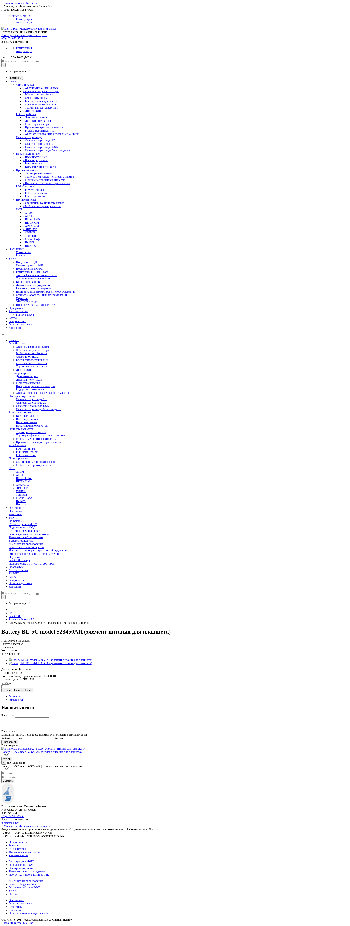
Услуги (13, 258)
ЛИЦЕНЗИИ (24, 369)
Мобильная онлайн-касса (31, 353)
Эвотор (13, 845)
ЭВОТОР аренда (26, 301)
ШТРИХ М (23, 481)
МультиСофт (24, 497)
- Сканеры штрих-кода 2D (39, 143)
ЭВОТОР (22, 488)
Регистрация (24, 19)
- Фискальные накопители (39, 104)
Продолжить (10, 742)
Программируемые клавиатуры (35, 386)
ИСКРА (21, 501)
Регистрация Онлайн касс (32, 271)
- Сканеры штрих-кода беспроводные (46, 150)
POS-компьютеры (27, 451)
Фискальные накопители (31, 363)
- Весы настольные (35, 156)
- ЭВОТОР (30, 229)
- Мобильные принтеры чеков (42, 206)
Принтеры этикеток (28, 170)
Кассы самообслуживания (32, 359)
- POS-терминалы (34, 189)
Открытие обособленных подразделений (41, 294)
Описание (15, 696)
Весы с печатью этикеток (32, 425)
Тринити (21, 494)
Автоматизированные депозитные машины (43, 392)
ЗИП (19, 209)
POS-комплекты (26, 455)
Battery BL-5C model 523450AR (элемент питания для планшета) (41, 752)
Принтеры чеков (26, 199)
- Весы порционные (35, 160)
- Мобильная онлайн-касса (39, 94)
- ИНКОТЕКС (32, 219)
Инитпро (21, 504)
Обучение (22, 298)
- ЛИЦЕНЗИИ (32, 110)
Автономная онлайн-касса (32, 346)
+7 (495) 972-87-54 (12, 38)
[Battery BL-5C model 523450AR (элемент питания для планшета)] (50, 660)
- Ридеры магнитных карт (39, 130)
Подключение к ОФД (29, 268)
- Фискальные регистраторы (41, 91)
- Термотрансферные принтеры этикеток (48, 176)
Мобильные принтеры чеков (34, 465)
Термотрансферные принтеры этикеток (40, 435)
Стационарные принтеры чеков (35, 461)
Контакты (31, 3)
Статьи (13, 317)
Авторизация (24, 22)
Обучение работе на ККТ (24, 887)
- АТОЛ (28, 212)
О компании (16, 248)
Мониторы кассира (28, 382)
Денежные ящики (27, 376)
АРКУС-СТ (23, 484)
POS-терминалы (26, 448)
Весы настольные (27, 415)
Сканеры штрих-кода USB (32, 405)
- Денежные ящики (35, 117)
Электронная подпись (22, 868)
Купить (7, 690)
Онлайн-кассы (18, 842)
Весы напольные (26, 422)
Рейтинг (6, 738)
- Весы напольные (34, 163)
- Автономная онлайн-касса (40, 87)
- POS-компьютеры (35, 193)
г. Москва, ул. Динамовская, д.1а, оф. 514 (26, 826)
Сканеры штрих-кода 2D (31, 402)
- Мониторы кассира (36, 124)
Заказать (8, 780)
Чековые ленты (18, 855)
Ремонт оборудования (22, 884)
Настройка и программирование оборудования (45, 291)
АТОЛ (20, 471)
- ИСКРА (29, 242)
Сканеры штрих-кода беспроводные (38, 409)
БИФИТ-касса (25, 314)
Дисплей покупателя (29, 379)
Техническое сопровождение (27, 871)
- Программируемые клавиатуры (43, 127)
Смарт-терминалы (27, 356)
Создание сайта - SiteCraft (17, 922)
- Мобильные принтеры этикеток (44, 179)
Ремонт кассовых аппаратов (33, 288)
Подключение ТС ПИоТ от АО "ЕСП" (40, 304)
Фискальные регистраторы (33, 350)
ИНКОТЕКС (24, 478)
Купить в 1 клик (23, 690)
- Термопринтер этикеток (39, 173)
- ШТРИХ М (31, 222)
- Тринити (29, 235)
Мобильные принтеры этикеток (36, 438)
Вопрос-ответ (17, 321)
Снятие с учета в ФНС (30, 265)
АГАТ (19, 474)
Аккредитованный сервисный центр (24, 35)
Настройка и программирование (29, 874)
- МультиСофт (32, 239)
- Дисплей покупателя (37, 120)
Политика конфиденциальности (29, 913)
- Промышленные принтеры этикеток (46, 183)
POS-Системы (25, 186)
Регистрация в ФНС (21, 861)
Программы (16, 308)
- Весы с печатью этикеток (40, 166)
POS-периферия (26, 114)
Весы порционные (27, 419)
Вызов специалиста (28, 281)
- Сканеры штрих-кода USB (40, 147)
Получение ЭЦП (26, 262)
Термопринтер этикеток (31, 432)
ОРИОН (21, 491)
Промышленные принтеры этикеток (38, 442)
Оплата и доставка (13, 3)
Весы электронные (28, 153)
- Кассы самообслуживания (40, 101)
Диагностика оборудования (33, 285)
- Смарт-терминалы (35, 97)
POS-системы (17, 848)
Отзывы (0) (16, 699)
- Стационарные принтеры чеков (43, 202)
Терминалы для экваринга (32, 366)
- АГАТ (27, 216)
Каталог (14, 81)
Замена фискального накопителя (36, 275)
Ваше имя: (7, 715)
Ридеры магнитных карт (31, 389)
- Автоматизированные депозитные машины (51, 133)
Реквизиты (23, 255)
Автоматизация (18, 311)
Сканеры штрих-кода (29, 137)
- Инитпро (29, 245)
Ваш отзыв (8, 731)
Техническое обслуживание (33, 278)
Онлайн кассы (25, 84)
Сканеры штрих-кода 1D (31, 399)
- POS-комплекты (34, 196)
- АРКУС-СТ (31, 225)
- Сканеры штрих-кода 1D (39, 140)
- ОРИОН (29, 232)
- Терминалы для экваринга (40, 107)
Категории (15, 77)
